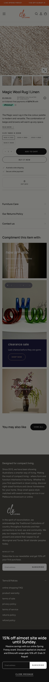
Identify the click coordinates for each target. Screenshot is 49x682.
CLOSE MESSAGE (24, 674)
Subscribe (38, 665)
